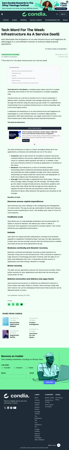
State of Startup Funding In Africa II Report (39, 437)
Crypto (14, 20)
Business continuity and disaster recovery (23, 78)
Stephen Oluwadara (10, 57)
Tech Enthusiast (45, 368)
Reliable (14, 75)
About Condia (49, 397)
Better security (16, 80)
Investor (19, 368)
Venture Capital (36, 20)
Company (49, 394)
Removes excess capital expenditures (22, 71)
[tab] (33, 144)
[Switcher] (2, 14)
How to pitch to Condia (49, 405)
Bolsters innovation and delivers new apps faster (25, 83)
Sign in (63, 14)
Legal (58, 394)
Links (37, 394)
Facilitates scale (16, 73)
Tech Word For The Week (10, 54)
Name (3, 373)
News (36, 397)
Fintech (6, 20)
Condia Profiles (37, 430)
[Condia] (34, 14)
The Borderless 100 (52, 20)
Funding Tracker (37, 412)
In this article (14, 67)
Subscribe (49, 382)
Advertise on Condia (49, 401)
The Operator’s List (38, 424)
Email (32, 373)
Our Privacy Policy (59, 399)
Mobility (23, 20)
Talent (31, 368)
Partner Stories (37, 408)
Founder (7, 368)
